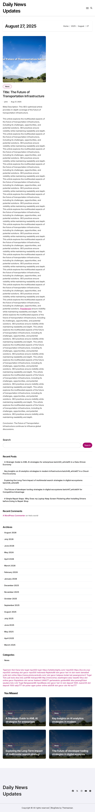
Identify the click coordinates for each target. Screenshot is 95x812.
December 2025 (11, 585)
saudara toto (8, 683)
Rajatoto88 (50, 672)
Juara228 (83, 683)
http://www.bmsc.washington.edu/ (57, 678)
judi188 (27, 678)
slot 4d (67, 685)
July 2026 (8, 539)
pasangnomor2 (79, 675)
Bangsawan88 (30, 683)
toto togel (25, 670)
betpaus (59, 675)
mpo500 (69, 670)
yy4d (5, 675)
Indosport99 (36, 678)
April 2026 (9, 559)
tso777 (74, 685)
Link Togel (18, 683)
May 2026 (9, 552)
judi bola (11, 678)
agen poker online (39, 685)
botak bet (68, 675)
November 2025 (11, 592)
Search (7, 439)
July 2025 (8, 618)
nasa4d (76, 678)
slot (85, 680)
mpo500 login (36, 670)
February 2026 (11, 572)
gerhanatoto (54, 680)
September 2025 (11, 605)
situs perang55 (77, 680)
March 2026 (9, 565)
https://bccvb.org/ (82, 670)
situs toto (19, 678)
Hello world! (33, 515)
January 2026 (10, 579)
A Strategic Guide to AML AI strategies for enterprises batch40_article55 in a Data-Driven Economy (22, 723)
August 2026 (10, 532)
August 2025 (10, 612)
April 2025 (9, 638)
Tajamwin (7, 670)
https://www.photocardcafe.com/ (31, 675)
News (7, 86)
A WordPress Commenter (14, 515)
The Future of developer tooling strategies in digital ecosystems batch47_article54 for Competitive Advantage (70, 755)
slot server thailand (32, 680)
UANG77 (45, 680)
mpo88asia (42, 683)
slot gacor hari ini (63, 672)
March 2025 (9, 645)
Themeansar (67, 808)
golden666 (65, 680)
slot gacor (24, 672)
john (6, 102)
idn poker (26, 685)
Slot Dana (16, 670)
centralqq (15, 672)
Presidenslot (25, 308)
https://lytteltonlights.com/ (54, 670)
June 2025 (9, 625)
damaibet (85, 672)
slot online (12, 675)
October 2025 (10, 598)
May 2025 (9, 631)
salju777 (18, 685)
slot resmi (76, 672)
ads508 (51, 685)
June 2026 (9, 546)
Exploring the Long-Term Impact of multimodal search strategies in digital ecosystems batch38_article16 (24, 755)
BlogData (55, 808)
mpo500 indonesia (37, 672)
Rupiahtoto (19, 680)
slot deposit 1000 (70, 683)
